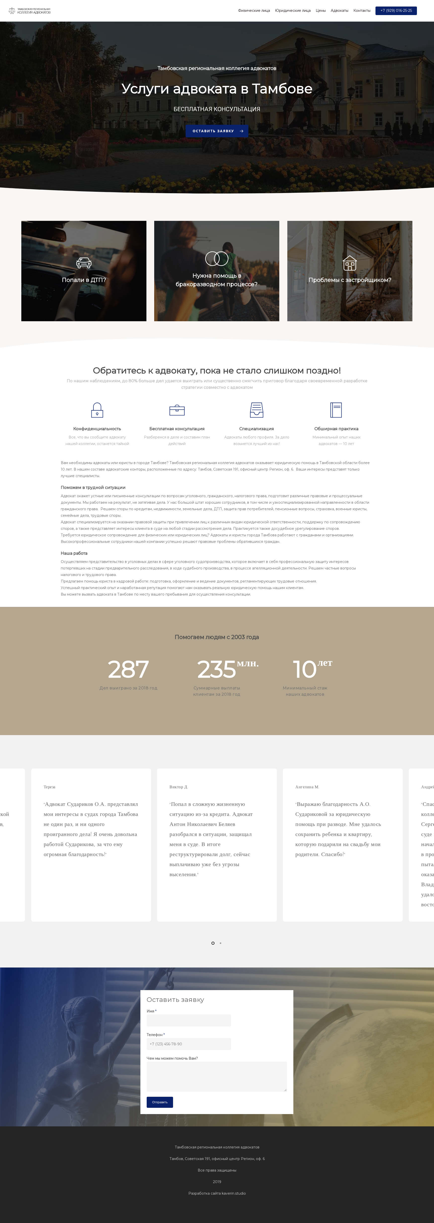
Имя (151, 1011)
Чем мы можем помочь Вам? (172, 1058)
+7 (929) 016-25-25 (396, 10)
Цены (321, 10)
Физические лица (254, 10)
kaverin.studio (234, 1193)
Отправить (160, 1102)
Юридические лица (293, 10)
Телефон (156, 1035)
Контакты (361, 10)
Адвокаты (339, 10)
